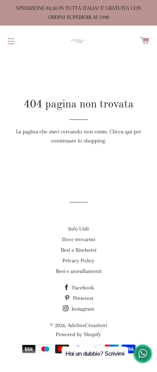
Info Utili (78, 228)
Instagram (82, 308)
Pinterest (82, 298)
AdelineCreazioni (87, 325)
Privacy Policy (78, 260)
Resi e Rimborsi (78, 250)
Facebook (82, 287)
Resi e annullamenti (79, 271)
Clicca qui (121, 131)
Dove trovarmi (78, 239)
